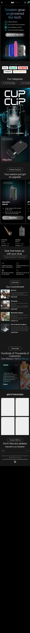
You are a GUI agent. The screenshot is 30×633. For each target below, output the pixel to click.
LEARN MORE (14, 332)
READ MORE (14, 296)
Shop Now (13, 218)
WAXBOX (18, 240)
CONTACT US (14, 320)
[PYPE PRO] (8, 231)
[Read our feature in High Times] (23, 68)
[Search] (25, 2)
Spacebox (6, 202)
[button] (28, 164)
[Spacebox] (13, 193)
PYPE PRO (4, 240)
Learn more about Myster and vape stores (15, 459)
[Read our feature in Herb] (13, 68)
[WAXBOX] (22, 231)
